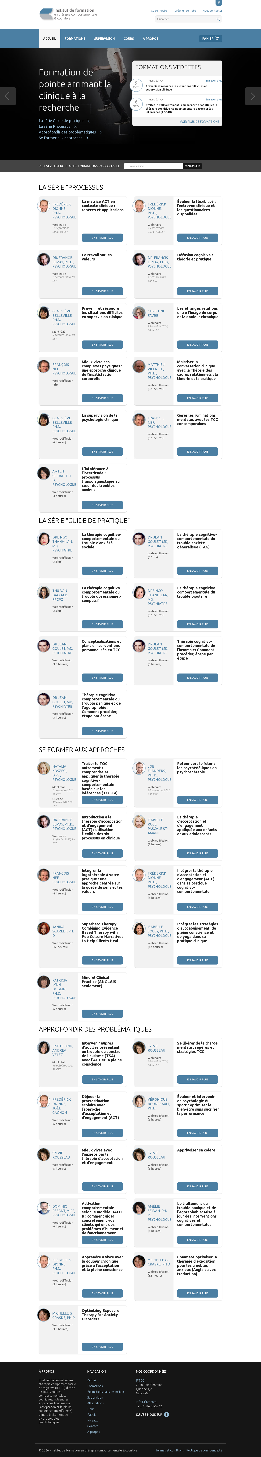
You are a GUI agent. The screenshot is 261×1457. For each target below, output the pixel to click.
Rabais (91, 1414)
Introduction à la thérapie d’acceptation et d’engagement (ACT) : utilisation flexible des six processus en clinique (102, 827)
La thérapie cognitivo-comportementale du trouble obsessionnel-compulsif (102, 594)
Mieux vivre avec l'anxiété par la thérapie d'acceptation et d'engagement (102, 1156)
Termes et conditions (169, 1450)
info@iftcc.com (146, 1402)
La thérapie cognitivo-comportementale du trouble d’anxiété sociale (102, 540)
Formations (75, 38)
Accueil (49, 38)
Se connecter (159, 10)
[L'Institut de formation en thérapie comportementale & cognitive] (68, 14)
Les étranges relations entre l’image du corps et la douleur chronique (198, 312)
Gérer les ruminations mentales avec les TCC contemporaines (197, 419)
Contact (92, 1426)
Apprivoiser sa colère (196, 1150)
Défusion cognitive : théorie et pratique (195, 257)
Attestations (95, 1403)
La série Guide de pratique (61, 121)
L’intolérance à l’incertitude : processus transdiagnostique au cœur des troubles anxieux (101, 479)
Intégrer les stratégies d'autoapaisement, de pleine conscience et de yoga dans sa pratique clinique (197, 932)
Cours (129, 38)
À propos (150, 38)
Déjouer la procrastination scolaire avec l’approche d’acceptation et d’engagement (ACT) (100, 1107)
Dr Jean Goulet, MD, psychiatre (158, 541)
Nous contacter (212, 10)
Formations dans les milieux (106, 1391)
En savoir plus (213, 80)
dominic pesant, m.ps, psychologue (64, 1211)
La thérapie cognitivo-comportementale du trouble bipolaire (197, 592)
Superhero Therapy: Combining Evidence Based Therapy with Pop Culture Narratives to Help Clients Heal (102, 932)
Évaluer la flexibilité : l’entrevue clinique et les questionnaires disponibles (196, 207)
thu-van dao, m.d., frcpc (60, 595)
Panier (207, 38)
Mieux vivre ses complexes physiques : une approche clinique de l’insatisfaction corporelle (102, 370)
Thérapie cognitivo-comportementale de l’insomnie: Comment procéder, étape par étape (196, 649)
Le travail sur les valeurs (97, 257)
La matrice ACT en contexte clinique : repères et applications (103, 205)
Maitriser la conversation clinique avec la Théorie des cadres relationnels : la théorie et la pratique (197, 370)
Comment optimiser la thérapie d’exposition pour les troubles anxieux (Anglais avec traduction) (197, 1265)
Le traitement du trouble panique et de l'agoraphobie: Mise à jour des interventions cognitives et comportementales (197, 1214)
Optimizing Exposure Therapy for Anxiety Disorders (100, 1314)
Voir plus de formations (199, 121)
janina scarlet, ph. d (63, 931)
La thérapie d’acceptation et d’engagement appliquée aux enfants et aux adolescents (197, 825)
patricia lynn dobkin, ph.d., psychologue (64, 989)
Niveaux (92, 1420)
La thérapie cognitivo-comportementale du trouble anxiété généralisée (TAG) (197, 540)
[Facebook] (219, 3)
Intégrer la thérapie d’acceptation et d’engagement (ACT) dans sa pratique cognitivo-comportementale (195, 881)
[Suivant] (253, 96)
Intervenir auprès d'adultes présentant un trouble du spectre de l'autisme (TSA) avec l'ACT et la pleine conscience (102, 1053)
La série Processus (54, 126)
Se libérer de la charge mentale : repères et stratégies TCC (197, 1047)
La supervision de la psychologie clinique (100, 417)
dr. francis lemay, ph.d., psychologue (64, 262)
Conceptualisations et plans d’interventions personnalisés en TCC (101, 645)
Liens (90, 1409)
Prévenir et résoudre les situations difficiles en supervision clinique (102, 312)
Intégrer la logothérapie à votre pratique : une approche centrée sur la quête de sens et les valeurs (102, 881)
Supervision (104, 38)
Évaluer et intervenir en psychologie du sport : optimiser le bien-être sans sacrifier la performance (198, 1105)
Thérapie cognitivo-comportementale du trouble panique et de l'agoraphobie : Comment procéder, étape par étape (101, 705)
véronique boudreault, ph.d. (159, 1104)
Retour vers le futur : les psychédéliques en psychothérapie (197, 767)
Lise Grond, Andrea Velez (62, 1050)
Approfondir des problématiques (67, 132)
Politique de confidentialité (204, 1450)
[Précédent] (8, 96)
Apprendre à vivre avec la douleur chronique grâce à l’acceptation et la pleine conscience (102, 1263)
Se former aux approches (60, 138)
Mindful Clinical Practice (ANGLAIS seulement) (99, 981)
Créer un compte (185, 10)
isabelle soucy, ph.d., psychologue (160, 931)
